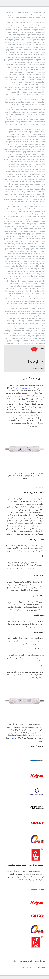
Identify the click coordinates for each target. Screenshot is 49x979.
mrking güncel (20, 22)
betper (35, 50)
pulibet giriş (21, 192)
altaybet (29, 15)
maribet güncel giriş (16, 291)
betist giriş (8, 331)
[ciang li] (37, 839)
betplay (26, 12)
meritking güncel (12, 184)
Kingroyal (34, 99)
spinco (33, 17)
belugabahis (34, 119)
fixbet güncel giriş (38, 336)
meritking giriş (40, 32)
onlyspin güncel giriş (18, 194)
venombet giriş (28, 286)
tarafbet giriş (40, 172)
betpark (31, 45)
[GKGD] (37, 823)
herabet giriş (40, 20)
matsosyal (11, 164)
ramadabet (20, 142)
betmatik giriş (40, 62)
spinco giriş (12, 189)
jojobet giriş (9, 40)
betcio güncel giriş (38, 94)
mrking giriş (40, 182)
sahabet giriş (29, 72)
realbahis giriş (39, 52)
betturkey (35, 25)
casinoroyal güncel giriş (25, 62)
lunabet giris (34, 67)
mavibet (42, 259)
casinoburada (19, 239)
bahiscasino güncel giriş (28, 229)
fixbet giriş (34, 142)
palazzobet (23, 89)
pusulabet (11, 84)
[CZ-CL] (37, 854)
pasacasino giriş (27, 57)
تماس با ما (40, 487)
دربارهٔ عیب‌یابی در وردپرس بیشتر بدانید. (30, 967)
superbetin (41, 42)
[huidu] (37, 807)
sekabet (42, 239)
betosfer (27, 274)
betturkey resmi (23, 306)
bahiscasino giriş (13, 139)
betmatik (36, 226)
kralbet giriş (19, 117)
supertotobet (32, 206)
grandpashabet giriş (31, 30)
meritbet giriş (30, 192)
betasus (36, 256)
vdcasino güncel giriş (16, 169)
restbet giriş (25, 87)
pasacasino (13, 132)
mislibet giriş (11, 211)
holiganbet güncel (21, 65)
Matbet (13, 104)
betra (35, 109)
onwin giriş (23, 70)
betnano (23, 40)
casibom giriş (25, 99)
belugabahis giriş (21, 52)
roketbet (9, 80)
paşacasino (41, 194)
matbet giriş (30, 22)
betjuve (22, 182)
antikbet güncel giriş (37, 169)
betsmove (10, 109)
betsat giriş (41, 216)
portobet (10, 22)
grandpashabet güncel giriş (35, 296)
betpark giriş (29, 129)
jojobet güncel (18, 97)
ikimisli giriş (16, 57)
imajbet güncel (12, 303)
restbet (30, 89)
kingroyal (34, 112)
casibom (34, 12)
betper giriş (32, 216)
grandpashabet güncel (31, 159)
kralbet (8, 57)
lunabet (17, 37)
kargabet (41, 269)
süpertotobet (31, 42)
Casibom (9, 236)
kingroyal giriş (15, 42)
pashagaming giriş (12, 174)
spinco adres (34, 236)
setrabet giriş (17, 179)
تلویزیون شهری (22, 388)
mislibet (32, 55)
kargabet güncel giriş (21, 219)
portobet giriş (8, 311)
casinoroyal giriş (20, 311)
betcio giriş (18, 276)
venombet (13, 72)
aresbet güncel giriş (38, 124)
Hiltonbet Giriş (39, 132)
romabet (29, 47)
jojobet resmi (26, 25)
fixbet (36, 338)
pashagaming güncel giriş (36, 311)
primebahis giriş (21, 216)
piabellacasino (33, 127)
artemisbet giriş (13, 55)
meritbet (42, 137)
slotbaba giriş (25, 37)
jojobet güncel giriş (38, 234)
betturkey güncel (22, 323)
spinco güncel (18, 67)
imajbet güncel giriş (13, 172)
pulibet (30, 114)
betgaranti (18, 147)
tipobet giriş (11, 45)
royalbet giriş (40, 147)
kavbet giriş (15, 196)
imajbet (31, 147)
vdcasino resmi (20, 214)
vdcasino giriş (14, 92)
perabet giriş (10, 12)
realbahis (11, 269)
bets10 (42, 162)
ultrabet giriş (30, 182)
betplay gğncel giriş (14, 313)
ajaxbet (26, 278)
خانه (42, 368)
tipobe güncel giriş (11, 122)
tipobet (13, 62)
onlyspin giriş (13, 167)
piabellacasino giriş (24, 50)
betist (27, 169)
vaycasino (41, 35)
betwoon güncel (39, 149)
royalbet (42, 231)
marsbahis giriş (22, 45)
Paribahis (10, 251)
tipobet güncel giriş (13, 281)
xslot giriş (27, 199)
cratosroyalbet (39, 122)
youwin (42, 127)
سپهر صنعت (24, 385)
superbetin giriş (14, 35)
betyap (12, 152)
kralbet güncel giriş (14, 209)
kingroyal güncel (28, 27)
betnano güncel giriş (37, 87)
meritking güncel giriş (27, 139)
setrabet (25, 341)
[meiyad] (37, 776)
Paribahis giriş (39, 70)
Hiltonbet (7, 338)
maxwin (13, 246)
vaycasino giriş (15, 107)
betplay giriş (18, 30)
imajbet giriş (13, 154)
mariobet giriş (40, 27)
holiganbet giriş (39, 60)
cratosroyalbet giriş (23, 17)
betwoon (42, 37)
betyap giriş (32, 40)
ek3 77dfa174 (40, 167)
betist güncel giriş (22, 249)
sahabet (32, 84)
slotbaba (30, 167)
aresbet (22, 77)
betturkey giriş (40, 129)
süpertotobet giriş (11, 102)
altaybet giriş (40, 22)
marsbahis (11, 17)
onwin (42, 25)
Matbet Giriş (40, 55)
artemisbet (10, 52)
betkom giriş (17, 231)
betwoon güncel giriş (28, 35)
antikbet (12, 192)
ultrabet (11, 27)
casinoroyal (33, 196)
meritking (9, 30)
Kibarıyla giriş (22, 206)
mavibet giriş (21, 127)
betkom (22, 15)
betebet (16, 80)
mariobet (20, 12)
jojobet (16, 40)
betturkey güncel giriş (37, 75)
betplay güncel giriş (14, 25)
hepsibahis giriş (20, 162)
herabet (23, 224)
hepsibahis (35, 278)
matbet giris (40, 77)
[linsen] (37, 792)
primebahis (41, 192)
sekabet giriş (40, 45)
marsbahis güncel (27, 32)
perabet (21, 72)
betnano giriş (29, 20)
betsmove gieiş (39, 117)
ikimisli (26, 67)
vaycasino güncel (27, 60)
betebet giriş (8, 37)
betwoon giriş (40, 80)
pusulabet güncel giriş (37, 323)
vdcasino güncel (26, 92)
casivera (28, 239)
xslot (43, 341)
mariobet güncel (39, 15)
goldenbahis (12, 157)
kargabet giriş (11, 94)
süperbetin (18, 124)
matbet (22, 80)
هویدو (14, 738)
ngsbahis (41, 206)
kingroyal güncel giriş (19, 338)
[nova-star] (37, 760)
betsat (23, 42)
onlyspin (35, 154)
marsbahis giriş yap (38, 199)
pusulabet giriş (39, 89)
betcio (19, 104)
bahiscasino (40, 82)
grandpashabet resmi (13, 226)
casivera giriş (18, 288)
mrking (9, 97)
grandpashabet (11, 114)
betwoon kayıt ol (33, 176)
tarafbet (18, 27)
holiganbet (24, 55)
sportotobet (8, 149)
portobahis (29, 117)
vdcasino (10, 65)
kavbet (17, 283)
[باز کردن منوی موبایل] (42, 349)
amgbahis (27, 288)
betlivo (7, 261)
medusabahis (40, 286)
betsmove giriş (15, 201)
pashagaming (14, 186)
